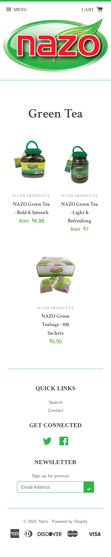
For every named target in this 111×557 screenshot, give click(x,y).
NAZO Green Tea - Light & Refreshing (79, 212)
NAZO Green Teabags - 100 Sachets (55, 324)
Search (56, 402)
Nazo (44, 521)
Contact (55, 410)
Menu (20, 9)
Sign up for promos (50, 475)
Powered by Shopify (70, 521)
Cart (88, 9)
